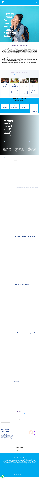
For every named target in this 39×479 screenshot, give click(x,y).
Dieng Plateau (5, 106)
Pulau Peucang (34, 110)
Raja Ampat (24, 106)
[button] (2, 476)
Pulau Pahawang (14, 106)
